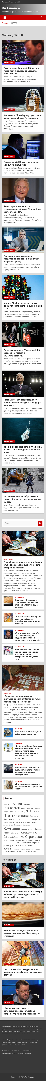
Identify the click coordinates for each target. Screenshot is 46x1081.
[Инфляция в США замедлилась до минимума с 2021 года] (23, 146)
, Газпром (26, 804)
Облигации (14, 833)
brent (38, 812)
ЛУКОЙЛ (24, 829)
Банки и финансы (18, 815)
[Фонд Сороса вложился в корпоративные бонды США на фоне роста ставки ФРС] (23, 190)
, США (28, 811)
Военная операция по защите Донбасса (23, 822)
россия (8, 848)
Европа (11, 825)
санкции (16, 849)
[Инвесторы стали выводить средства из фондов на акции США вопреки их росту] (23, 240)
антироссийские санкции (24, 840)
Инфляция (18, 825)
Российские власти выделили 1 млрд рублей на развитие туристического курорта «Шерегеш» (23, 565)
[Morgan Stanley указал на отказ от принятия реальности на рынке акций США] (23, 287)
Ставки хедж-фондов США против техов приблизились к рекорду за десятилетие (21, 71)
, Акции (17, 804)
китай (18, 843)
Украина (12, 840)
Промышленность (29, 832)
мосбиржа (26, 843)
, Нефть (37, 808)
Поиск (40, 523)
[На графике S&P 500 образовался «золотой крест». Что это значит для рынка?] (23, 480)
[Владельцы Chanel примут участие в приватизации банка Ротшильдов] (23, 99)
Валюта (15, 820)
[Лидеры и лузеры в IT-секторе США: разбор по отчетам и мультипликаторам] (23, 334)
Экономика (8, 559)
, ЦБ (33, 812)
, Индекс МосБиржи (27, 808)
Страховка (33, 837)
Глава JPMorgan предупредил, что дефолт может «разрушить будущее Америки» (22, 403)
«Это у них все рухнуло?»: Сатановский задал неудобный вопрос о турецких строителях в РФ (28, 636)
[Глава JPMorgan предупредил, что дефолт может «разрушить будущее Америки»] (23, 384)
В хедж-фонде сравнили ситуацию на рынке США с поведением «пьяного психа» (23, 450)
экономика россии (26, 849)
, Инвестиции (12, 807)
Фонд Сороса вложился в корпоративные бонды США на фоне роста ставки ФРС (22, 209)
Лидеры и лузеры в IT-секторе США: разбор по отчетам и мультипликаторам (22, 353)
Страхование (14, 837)
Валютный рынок (25, 820)
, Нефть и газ (8, 812)
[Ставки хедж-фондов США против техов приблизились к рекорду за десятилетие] (23, 52)
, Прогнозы (18, 811)
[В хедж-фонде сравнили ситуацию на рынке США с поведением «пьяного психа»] (23, 431)
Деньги (6, 825)
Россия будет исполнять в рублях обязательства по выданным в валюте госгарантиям (28, 771)
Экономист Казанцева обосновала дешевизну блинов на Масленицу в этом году (26, 603)
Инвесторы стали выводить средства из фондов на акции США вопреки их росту (21, 259)
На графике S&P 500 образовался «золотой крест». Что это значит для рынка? (22, 499)
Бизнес (33, 816)
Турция (6, 840)
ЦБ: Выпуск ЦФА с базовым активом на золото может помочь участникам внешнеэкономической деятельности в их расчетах (28, 752)
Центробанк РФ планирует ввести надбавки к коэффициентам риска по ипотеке (28, 620)
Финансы (7, 693)
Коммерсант (26, 825)
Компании (12, 829)
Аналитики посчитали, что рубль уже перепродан (28, 732)
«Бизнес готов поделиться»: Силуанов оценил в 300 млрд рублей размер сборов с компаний (22, 699)
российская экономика (21, 845)
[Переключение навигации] (5, 17)
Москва (30, 829)
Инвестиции (9, 62)
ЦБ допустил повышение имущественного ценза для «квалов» (28, 786)
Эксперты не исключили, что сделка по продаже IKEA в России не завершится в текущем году (27, 654)
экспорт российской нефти (27, 852)
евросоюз (11, 843)
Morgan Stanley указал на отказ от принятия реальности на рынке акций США (23, 306)
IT (5, 815)
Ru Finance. (11, 8)
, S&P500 (7, 804)
